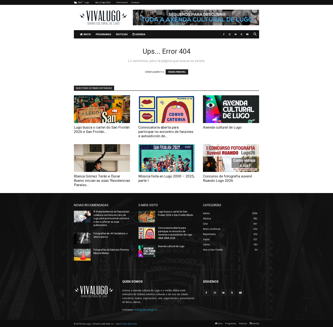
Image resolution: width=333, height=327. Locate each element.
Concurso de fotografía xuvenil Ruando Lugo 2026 (227, 178)
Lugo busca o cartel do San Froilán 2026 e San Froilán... (102, 129)
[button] (255, 34)
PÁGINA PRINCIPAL (177, 72)
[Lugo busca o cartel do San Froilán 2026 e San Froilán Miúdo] (102, 109)
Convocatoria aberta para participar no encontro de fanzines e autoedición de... (165, 131)
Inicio (87, 34)
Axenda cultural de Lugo (222, 127)
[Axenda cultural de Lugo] (231, 109)
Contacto (135, 2)
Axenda (140, 34)
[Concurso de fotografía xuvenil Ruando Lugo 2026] (231, 158)
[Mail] (235, 34)
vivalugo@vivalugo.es (145, 309)
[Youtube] (247, 34)
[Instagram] (229, 34)
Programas (103, 34)
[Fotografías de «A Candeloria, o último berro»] (82, 238)
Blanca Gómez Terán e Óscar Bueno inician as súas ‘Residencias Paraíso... (102, 180)
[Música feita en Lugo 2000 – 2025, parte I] (166, 158)
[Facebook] (223, 34)
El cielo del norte (129, 323)
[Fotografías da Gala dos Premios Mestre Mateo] (82, 255)
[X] (241, 34)
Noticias (122, 34)
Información (122, 2)
